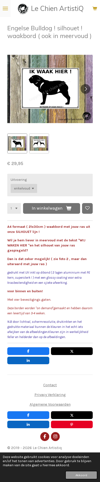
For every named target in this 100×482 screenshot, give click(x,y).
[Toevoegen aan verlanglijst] (87, 208)
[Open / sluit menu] (5, 8)
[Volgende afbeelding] (85, 89)
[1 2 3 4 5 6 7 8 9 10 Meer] (14, 208)
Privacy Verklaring (50, 394)
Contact (50, 385)
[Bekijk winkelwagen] (94, 8)
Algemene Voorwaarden (50, 404)
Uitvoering (19, 180)
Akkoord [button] (81, 475)
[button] (17, 143)
